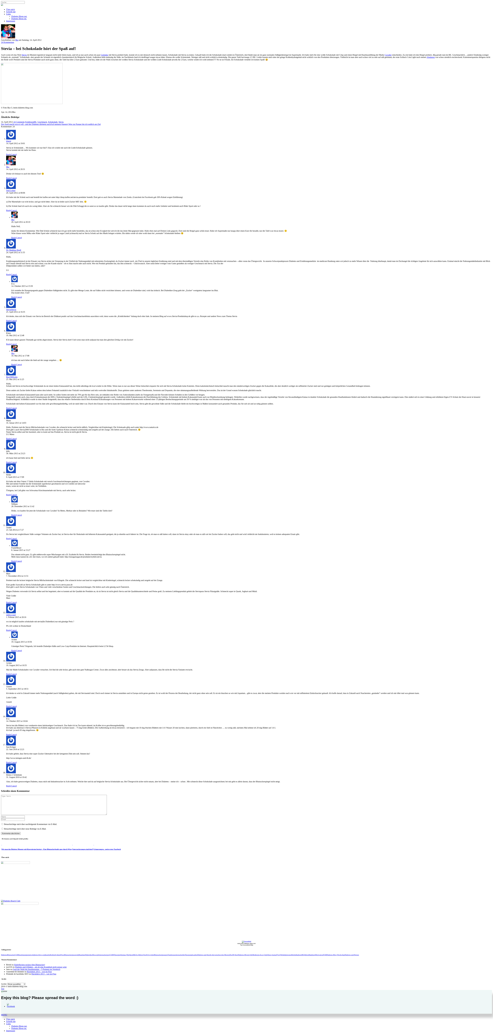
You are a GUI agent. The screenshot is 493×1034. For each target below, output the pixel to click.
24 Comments (19, 122)
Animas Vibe (125, 955)
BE (35, 122)
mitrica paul (11, 615)
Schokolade (53, 122)
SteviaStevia (11, 309)
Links (8, 14)
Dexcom (95, 955)
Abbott (306, 955)
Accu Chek (263, 955)
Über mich (10, 9)
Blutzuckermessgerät (71, 955)
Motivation (319, 955)
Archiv (4, 984)
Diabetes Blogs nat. (19, 16)
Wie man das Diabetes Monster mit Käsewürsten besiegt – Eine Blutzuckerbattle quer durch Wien (36, 849)
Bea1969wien (11, 377)
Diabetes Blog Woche (334, 955)
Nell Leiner (10, 190)
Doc (231, 955)
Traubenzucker (173, 955)
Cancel (14, 154)
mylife (250, 955)
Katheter (299, 955)
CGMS (111, 955)
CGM (17, 955)
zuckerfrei (181, 955)
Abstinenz (431, 57)
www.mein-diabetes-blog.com (246, 943)
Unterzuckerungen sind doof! (82, 849)
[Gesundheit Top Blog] (246, 941)
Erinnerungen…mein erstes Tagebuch (107, 849)
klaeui (8, 141)
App (343, 955)
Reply (8, 154)
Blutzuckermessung (161, 955)
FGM (325, 955)
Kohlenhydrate (55, 955)
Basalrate (82, 955)
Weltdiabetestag (285, 955)
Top (2, 989)
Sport (131, 955)
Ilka (16, 40)
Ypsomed (117, 955)
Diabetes (4, 955)
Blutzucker (11, 955)
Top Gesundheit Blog (246, 945)
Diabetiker (88, 955)
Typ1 (278, 955)
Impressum (10, 21)
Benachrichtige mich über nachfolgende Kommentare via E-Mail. (30, 824)
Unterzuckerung (103, 955)
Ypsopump (188, 955)
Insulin (47, 955)
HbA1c (135, 955)
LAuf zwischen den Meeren (220, 955)
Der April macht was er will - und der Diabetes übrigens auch (26, 124)
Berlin (293, 955)
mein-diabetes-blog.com (36, 955)
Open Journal (272, 955)
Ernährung (29, 122)
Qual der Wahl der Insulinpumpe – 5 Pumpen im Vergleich (36, 969)
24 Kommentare (7, 42)
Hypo (62, 955)
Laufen (194, 955)
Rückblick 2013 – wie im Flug (39, 972)
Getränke (104, 55)
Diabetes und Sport (204, 955)
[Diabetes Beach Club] (10, 901)
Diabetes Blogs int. (19, 19)
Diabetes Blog (243, 955)
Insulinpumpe (23, 955)
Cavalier (388, 55)
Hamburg (312, 955)
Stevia (24, 55)
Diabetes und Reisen (352, 955)
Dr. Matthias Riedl (13, 250)
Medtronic (256, 955)
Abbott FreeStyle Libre (146, 955)
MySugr (235, 955)
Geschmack (42, 122)
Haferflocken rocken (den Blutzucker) (29, 965)
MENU (4, 1015)
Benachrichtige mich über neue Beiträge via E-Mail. (25, 829)
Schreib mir (11, 12)
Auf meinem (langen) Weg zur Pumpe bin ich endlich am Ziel (76, 124)
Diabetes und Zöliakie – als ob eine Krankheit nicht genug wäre (41, 967)
